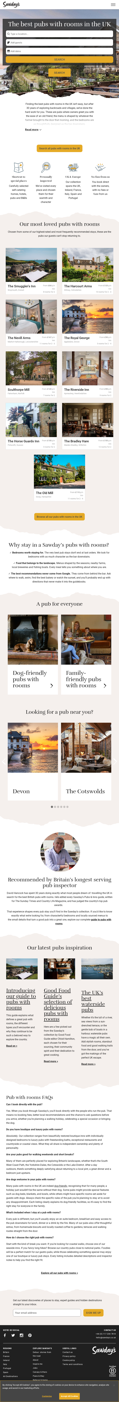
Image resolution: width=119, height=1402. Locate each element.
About (35, 1360)
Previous (4, 761)
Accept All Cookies (69, 1396)
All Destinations (10, 1376)
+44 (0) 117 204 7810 (106, 1334)
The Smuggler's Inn (22, 286)
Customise (47, 1396)
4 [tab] (61, 806)
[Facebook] (5, 1336)
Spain (5, 1372)
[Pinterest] (30, 1336)
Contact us (68, 1352)
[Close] (114, 1385)
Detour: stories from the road (42, 1354)
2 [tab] (54, 806)
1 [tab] (51, 806)
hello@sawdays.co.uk (106, 1337)
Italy (5, 1364)
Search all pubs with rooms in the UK (59, 148)
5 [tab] (64, 806)
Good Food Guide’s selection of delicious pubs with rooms (58, 1006)
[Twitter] (13, 1336)
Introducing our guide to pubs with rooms (21, 1000)
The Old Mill (44, 493)
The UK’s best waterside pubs (93, 1002)
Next (115, 761)
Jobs (35, 1368)
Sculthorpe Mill (18, 389)
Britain (6, 1352)
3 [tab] (58, 806)
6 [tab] (67, 806)
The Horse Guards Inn (23, 441)
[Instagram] (21, 1336)
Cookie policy (69, 1360)
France (6, 1356)
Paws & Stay (38, 1376)
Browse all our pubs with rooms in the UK (59, 516)
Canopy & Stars (40, 1372)
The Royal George (77, 338)
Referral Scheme (40, 1380)
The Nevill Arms (19, 338)
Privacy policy (69, 1356)
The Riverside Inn (76, 389)
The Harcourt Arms (78, 286)
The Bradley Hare (76, 441)
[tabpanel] (33, 762)
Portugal (7, 1368)
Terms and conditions (73, 1364)
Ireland (6, 1360)
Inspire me (37, 1364)
